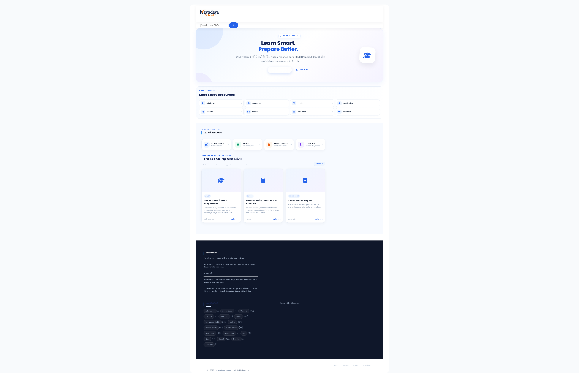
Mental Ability (211, 327)
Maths (232, 322)
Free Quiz (224, 316)
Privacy (355, 365)
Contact (345, 365)
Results (236, 339)
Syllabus (209, 344)
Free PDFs (303, 69)
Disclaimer (367, 365)
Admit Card (227, 311)
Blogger (294, 303)
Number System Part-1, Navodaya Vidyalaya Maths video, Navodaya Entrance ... (230, 265)
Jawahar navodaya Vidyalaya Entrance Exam (224, 258)
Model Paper (231, 327)
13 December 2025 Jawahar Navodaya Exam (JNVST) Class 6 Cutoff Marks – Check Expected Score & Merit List (230, 289)
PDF (243, 333)
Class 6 (243, 311)
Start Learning (281, 69)
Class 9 (209, 316)
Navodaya (210, 333)
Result (221, 339)
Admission (210, 311)
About (336, 365)
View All (318, 164)
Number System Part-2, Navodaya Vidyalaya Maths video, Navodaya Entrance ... (230, 280)
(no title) (208, 273)
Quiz (207, 339)
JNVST (238, 316)
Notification (229, 333)
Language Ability (213, 322)
